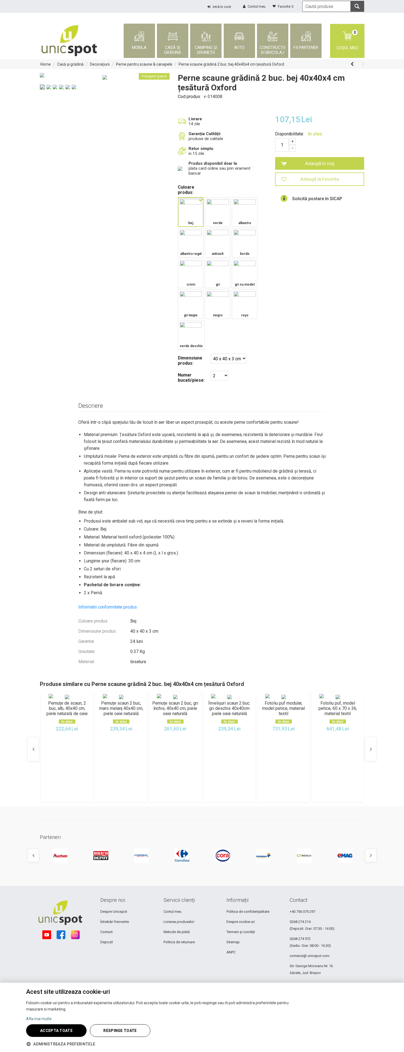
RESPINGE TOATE (120, 1030)
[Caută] (357, 6)
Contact (106, 932)
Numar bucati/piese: (191, 377)
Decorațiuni (100, 64)
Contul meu (172, 911)
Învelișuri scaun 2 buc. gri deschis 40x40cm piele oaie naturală (229, 708)
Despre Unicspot (113, 911)
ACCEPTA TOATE (56, 1030)
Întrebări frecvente (114, 922)
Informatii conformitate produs (107, 607)
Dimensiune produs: (190, 360)
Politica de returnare (179, 942)
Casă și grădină (70, 64)
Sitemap (233, 942)
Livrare (195, 118)
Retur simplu (201, 148)
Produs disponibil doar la (213, 163)
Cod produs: (189, 96)
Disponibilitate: (289, 133)
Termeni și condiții (240, 932)
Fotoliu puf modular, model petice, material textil (283, 708)
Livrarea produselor (179, 922)
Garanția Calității (204, 133)
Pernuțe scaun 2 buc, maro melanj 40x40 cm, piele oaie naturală (121, 708)
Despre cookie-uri (240, 922)
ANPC (231, 952)
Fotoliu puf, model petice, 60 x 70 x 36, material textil (338, 708)
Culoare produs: (186, 190)
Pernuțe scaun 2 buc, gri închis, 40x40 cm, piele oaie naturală (175, 708)
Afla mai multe (39, 1019)
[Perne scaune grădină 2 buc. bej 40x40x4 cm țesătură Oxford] (105, 77)
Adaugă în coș (319, 163)
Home (45, 64)
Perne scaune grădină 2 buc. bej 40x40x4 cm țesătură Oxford (231, 64)
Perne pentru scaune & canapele (144, 64)
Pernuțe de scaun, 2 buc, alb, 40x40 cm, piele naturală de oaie (67, 708)
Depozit (106, 942)
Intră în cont (222, 7)
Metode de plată (177, 932)
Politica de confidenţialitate (247, 911)
